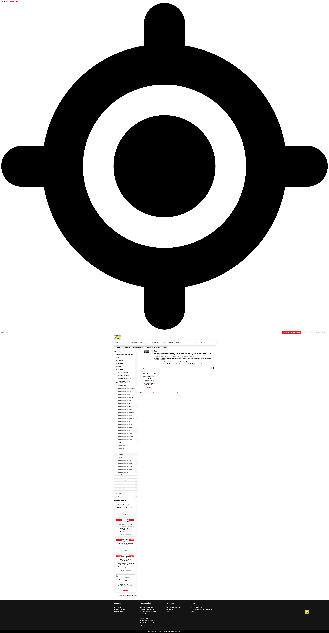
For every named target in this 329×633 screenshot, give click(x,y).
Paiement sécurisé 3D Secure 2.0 (149, 611)
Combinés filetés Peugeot (125, 433)
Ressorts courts (122, 489)
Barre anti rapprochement (125, 378)
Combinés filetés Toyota (125, 469)
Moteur (118, 496)
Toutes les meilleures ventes (128, 596)
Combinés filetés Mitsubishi (125, 424)
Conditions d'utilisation (146, 607)
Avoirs (167, 611)
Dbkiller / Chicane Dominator (125, 507)
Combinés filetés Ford (124, 406)
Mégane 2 (122, 448)
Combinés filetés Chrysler (125, 397)
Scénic (121, 454)
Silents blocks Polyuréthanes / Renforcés (125, 492)
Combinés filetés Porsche (125, 436)
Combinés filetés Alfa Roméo (126, 388)
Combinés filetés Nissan (125, 427)
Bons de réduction (171, 616)
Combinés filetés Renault (125, 439)
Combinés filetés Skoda (125, 463)
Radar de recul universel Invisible (125, 544)
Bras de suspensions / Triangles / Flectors (123, 381)
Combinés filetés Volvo (124, 477)
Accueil (117, 351)
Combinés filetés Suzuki (125, 466)
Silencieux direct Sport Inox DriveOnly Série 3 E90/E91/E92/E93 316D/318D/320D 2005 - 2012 (125, 529)
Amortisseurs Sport (123, 372)
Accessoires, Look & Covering (124, 354)
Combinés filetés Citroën (125, 400)
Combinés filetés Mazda (125, 415)
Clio (120, 442)
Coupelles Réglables (123, 480)
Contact (194, 603)
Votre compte (171, 603)
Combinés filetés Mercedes (126, 418)
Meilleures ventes (119, 611)
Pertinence (199, 368)
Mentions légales (145, 614)
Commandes (169, 609)
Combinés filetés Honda (125, 409)
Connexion (310, 332)
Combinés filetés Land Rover (126, 412)
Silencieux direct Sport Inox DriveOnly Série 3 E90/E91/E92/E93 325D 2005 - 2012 (125, 585)
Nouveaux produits (119, 609)
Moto (117, 357)
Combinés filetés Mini (124, 421)
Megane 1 (122, 445)
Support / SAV (144, 618)
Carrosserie (119, 360)
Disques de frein (122, 483)
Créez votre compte (321, 332)
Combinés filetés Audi (124, 391)
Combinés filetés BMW (124, 394)
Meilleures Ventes (120, 501)
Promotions (117, 607)
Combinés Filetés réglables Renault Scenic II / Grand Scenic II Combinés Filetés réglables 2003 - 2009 (149, 383)
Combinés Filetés (122, 385)
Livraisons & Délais (145, 616)
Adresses (168, 614)
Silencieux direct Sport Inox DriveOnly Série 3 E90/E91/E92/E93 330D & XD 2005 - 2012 (125, 565)
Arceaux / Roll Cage (123, 375)
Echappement (120, 363)
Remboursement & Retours (147, 620)
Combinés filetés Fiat (124, 403)
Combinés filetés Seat (124, 460)
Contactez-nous (13, 1)
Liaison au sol (120, 369)
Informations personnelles (173, 607)
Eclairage (118, 366)
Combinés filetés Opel (124, 430)
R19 (120, 451)
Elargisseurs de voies (123, 486)
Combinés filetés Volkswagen (122, 473)
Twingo (121, 457)
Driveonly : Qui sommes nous (148, 609)
